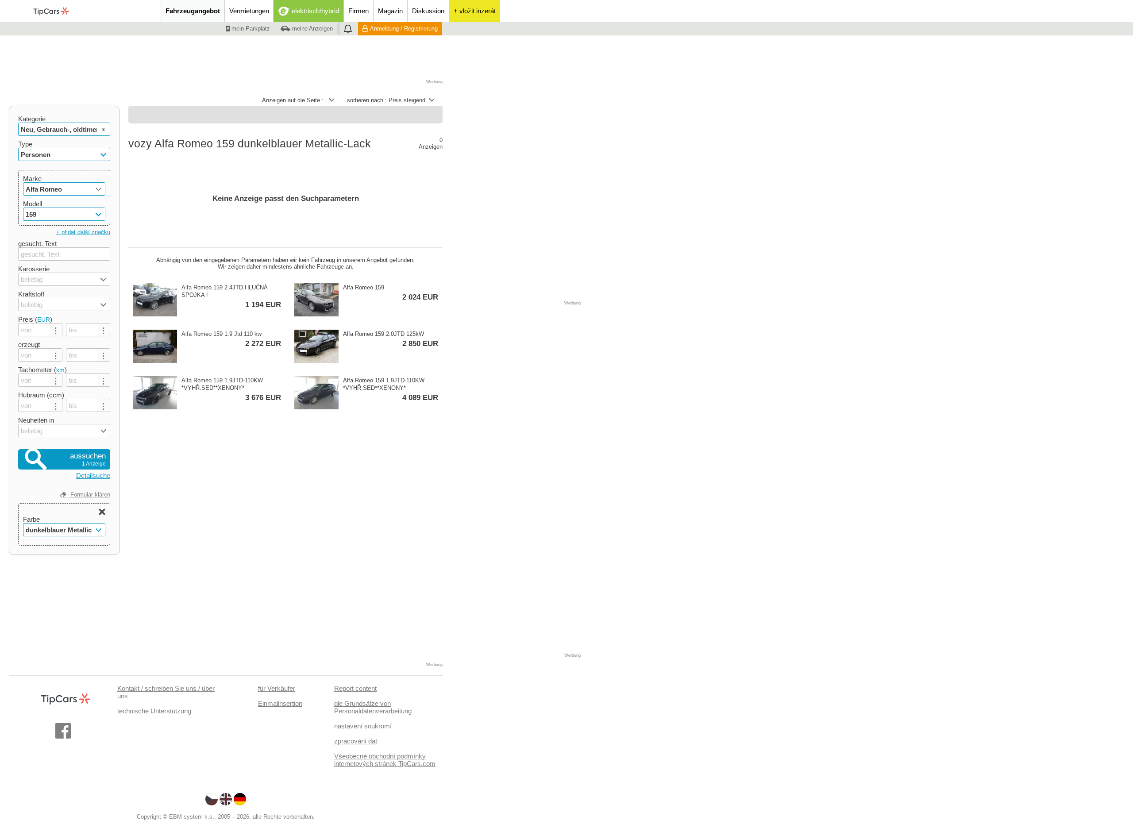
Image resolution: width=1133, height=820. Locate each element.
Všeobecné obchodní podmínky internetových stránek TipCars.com (384, 759)
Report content (355, 688)
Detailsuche (93, 475)
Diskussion (428, 11)
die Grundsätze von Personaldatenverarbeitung (373, 707)
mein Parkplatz (250, 28)
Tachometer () (42, 369)
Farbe (31, 519)
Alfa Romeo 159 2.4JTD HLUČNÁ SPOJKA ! (231, 296)
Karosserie (34, 269)
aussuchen (88, 459)
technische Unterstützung (154, 711)
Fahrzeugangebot (193, 11)
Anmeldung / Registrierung (404, 28)
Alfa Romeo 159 (390, 292)
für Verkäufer (276, 688)
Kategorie (32, 119)
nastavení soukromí (363, 726)
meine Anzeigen (311, 28)
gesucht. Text (37, 243)
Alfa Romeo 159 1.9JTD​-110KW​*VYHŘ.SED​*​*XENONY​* (231, 389)
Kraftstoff (31, 294)
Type (25, 144)
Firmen (358, 11)
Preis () (35, 319)
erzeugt (29, 344)
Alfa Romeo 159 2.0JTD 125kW (390, 339)
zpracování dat (355, 741)
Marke (32, 178)
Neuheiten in (36, 420)
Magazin (390, 11)
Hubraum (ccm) (41, 395)
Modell (32, 204)
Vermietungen (249, 11)
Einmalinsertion (280, 703)
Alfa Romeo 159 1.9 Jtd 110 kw (231, 339)
